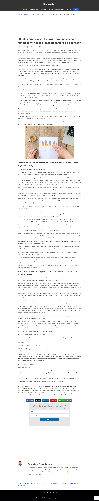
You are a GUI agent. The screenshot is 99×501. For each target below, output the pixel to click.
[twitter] (47, 493)
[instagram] (53, 493)
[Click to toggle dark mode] (71, 9)
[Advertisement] (49, 26)
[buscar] (67, 9)
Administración (25, 14)
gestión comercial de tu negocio (44, 84)
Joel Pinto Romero (33, 46)
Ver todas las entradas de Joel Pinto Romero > (41, 478)
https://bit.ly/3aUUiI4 (60, 395)
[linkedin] (56, 493)
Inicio (19, 14)
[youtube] (50, 493)
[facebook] (44, 493)
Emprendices (54, 499)
